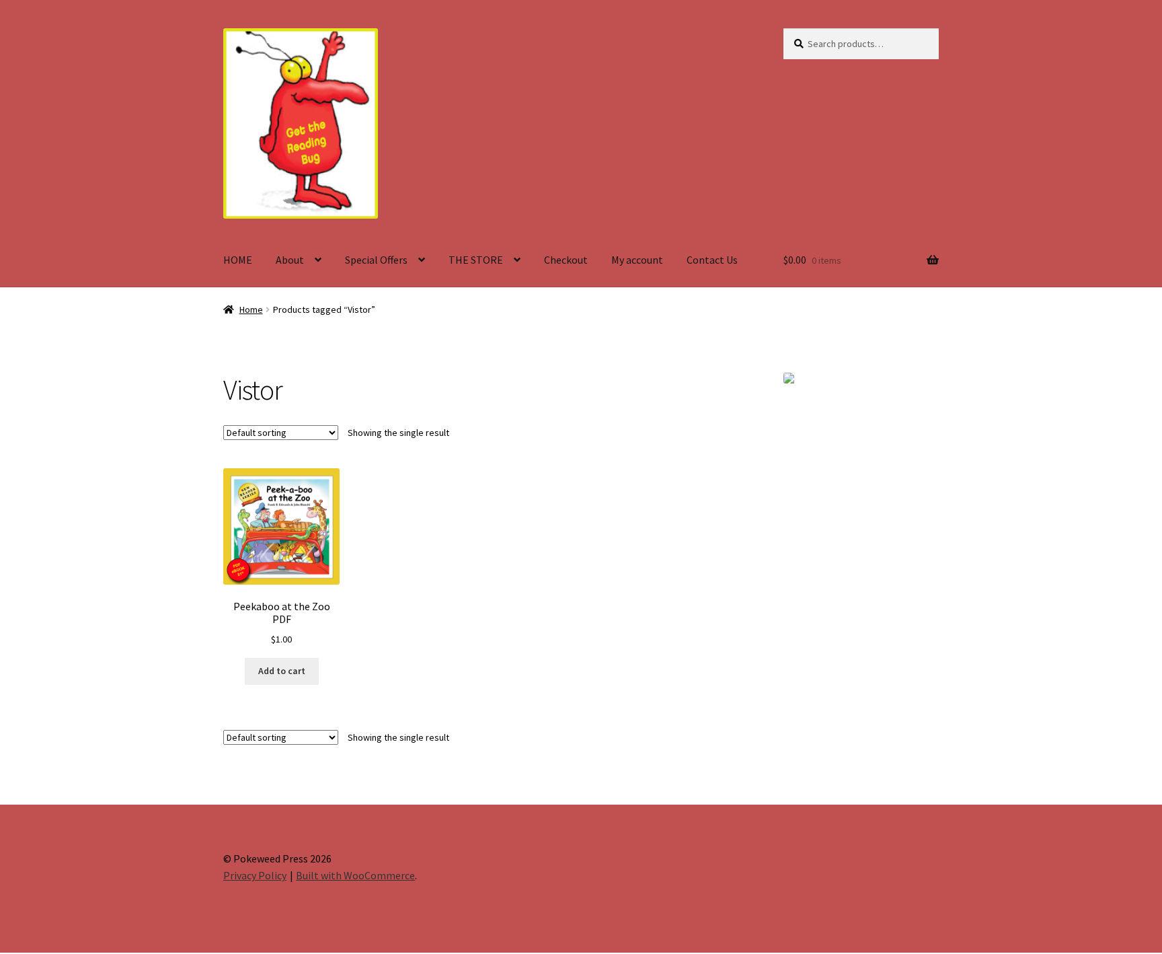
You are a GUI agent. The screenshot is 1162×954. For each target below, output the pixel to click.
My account (637, 259)
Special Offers (376, 259)
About (290, 259)
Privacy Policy (254, 875)
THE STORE (476, 259)
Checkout (566, 259)
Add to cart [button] (281, 671)
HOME (237, 259)
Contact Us (712, 259)
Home (251, 309)
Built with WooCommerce (355, 875)
